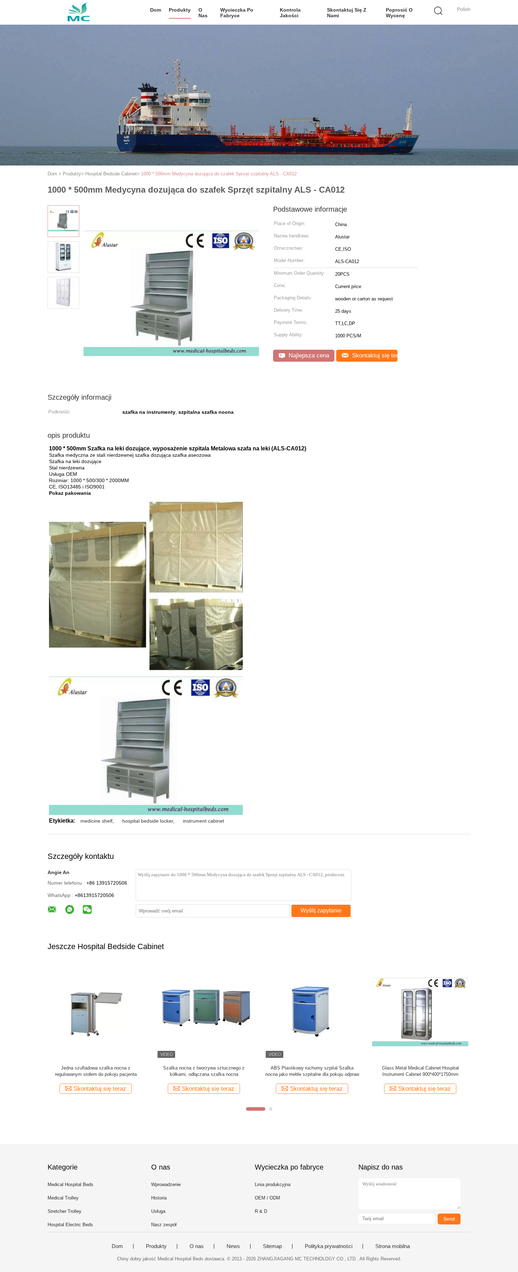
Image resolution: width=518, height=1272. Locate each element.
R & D (261, 1211)
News (233, 1246)
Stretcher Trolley (64, 1211)
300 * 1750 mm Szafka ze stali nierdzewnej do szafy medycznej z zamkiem (422, 1071)
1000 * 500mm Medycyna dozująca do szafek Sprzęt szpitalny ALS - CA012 (219, 173)
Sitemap (272, 1246)
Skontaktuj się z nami (346, 12)
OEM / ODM (267, 1198)
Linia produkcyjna (272, 1184)
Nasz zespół (164, 1224)
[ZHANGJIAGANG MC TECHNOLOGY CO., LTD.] (82, 12)
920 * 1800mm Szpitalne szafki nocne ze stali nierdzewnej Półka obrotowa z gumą (314, 1071)
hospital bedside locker (147, 821)
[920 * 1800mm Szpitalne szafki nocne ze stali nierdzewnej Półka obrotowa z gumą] (314, 1012)
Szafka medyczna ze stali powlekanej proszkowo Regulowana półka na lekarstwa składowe (206, 1071)
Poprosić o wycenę (399, 12)
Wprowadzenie (166, 1184)
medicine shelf (96, 821)
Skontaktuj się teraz (373, 355)
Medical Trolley (63, 1198)
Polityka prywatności (328, 1246)
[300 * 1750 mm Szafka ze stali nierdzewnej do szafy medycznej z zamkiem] (422, 1012)
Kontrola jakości (290, 12)
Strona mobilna (392, 1246)
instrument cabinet (203, 821)
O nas (203, 12)
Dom (155, 10)
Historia (159, 1198)
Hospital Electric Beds (70, 1224)
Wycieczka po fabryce (236, 12)
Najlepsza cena (308, 355)
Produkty (180, 10)
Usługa (158, 1211)
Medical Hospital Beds (70, 1184)
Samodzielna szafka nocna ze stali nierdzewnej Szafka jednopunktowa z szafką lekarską (98, 1071)
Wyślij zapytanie (321, 911)
